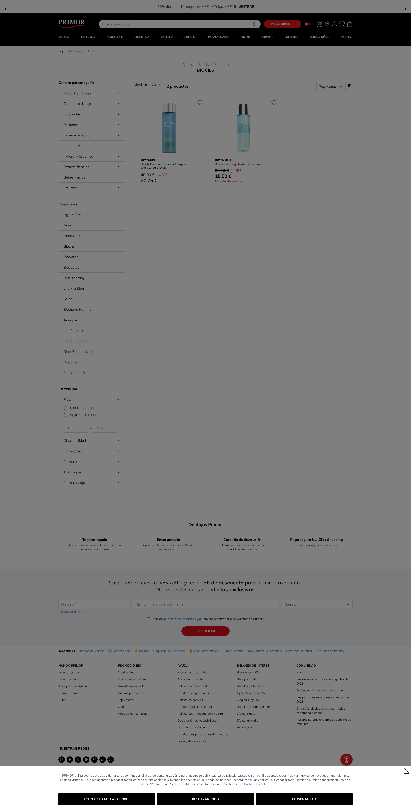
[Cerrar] (406, 770)
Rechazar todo (205, 799)
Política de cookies (257, 784)
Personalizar (304, 799)
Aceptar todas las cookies (106, 799)
